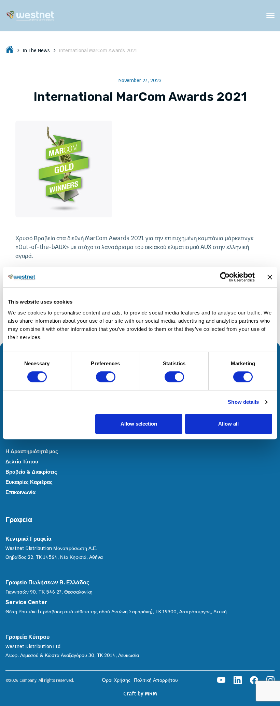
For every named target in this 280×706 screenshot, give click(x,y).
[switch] (105, 376)
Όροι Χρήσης (116, 680)
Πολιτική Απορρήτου (156, 680)
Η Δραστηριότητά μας (31, 451)
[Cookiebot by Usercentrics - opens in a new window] (225, 277)
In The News (36, 50)
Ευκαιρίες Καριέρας (29, 482)
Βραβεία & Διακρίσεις (31, 472)
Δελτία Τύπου (21, 461)
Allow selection (139, 424)
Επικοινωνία (20, 492)
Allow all (228, 424)
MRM (151, 693)
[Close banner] (269, 277)
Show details (243, 402)
